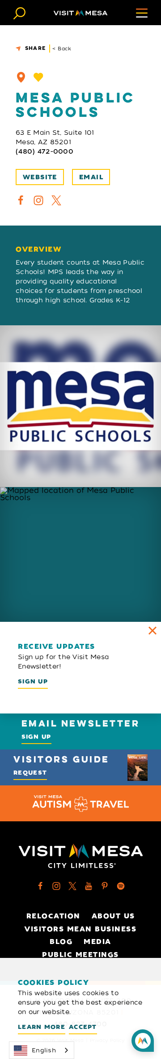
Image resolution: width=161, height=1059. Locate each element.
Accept (83, 1027)
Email (91, 177)
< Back (62, 48)
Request (30, 772)
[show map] (21, 77)
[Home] (80, 12)
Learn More (41, 1027)
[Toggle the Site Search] (19, 12)
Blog (61, 942)
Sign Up (33, 681)
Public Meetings (80, 955)
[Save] (38, 77)
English (44, 1050)
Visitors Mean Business (80, 929)
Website (40, 177)
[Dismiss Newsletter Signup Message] (152, 630)
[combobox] (41, 1050)
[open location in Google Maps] (80, 554)
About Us (113, 916)
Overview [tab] (38, 249)
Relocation (53, 916)
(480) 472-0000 (44, 151)
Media (97, 942)
